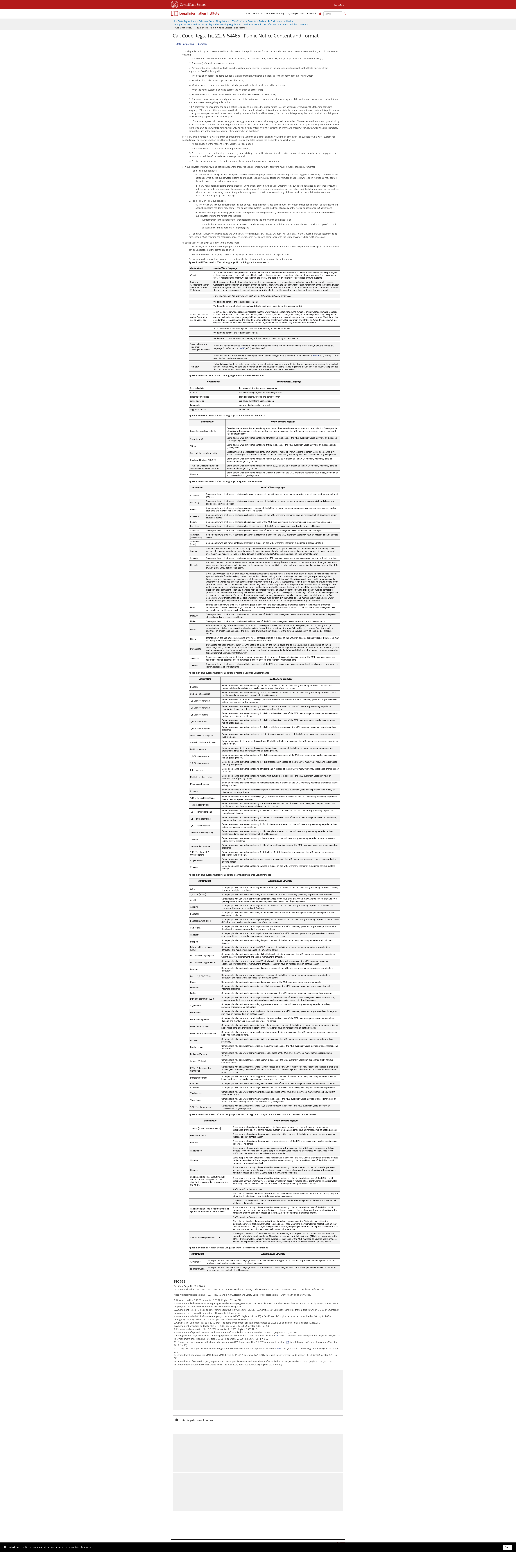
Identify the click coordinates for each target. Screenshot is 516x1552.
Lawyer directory (276, 13)
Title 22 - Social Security (244, 21)
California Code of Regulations (214, 21)
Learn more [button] (86, 1547)
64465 (242, 348)
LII (174, 21)
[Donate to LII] (319, 13)
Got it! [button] (507, 1547)
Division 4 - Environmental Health (276, 21)
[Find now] (344, 14)
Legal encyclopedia (295, 13)
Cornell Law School (192, 4)
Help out (310, 13)
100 (277, 1335)
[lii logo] (201, 13)
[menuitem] (249, 13)
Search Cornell (339, 5)
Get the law (261, 13)
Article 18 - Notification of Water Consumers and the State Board (276, 24)
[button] (345, 14)
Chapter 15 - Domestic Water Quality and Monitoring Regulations (208, 24)
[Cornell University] (174, 4)
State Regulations (187, 21)
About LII (250, 13)
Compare (202, 43)
